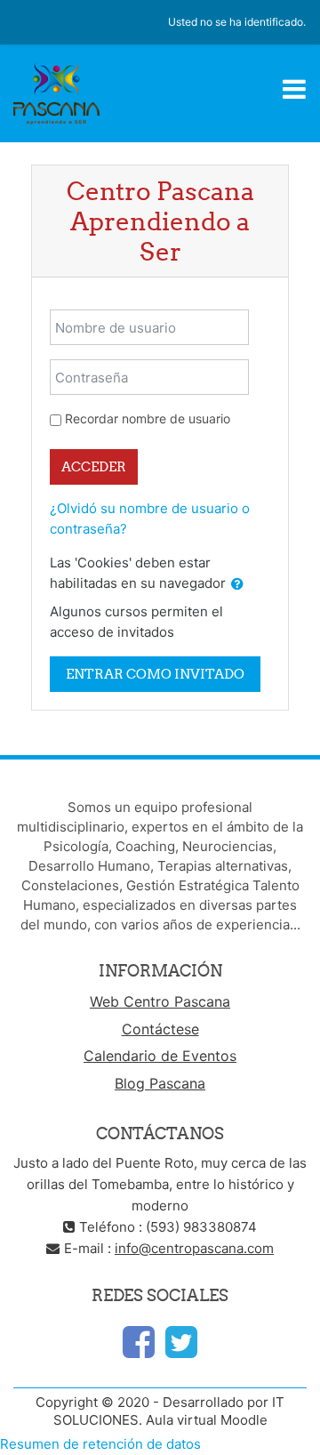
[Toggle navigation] (294, 89)
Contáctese (160, 1029)
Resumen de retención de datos (100, 1443)
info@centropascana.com (194, 1248)
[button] (237, 585)
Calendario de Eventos (160, 1056)
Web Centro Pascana (160, 1001)
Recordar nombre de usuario (147, 418)
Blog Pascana (160, 1083)
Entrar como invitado (155, 673)
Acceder (93, 466)
